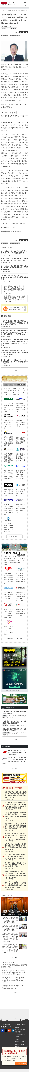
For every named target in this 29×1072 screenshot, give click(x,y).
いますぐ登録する (21, 1063)
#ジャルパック (5, 28)
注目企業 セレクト (10, 385)
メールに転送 (5, 35)
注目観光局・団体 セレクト (13, 553)
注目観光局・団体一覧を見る (14, 639)
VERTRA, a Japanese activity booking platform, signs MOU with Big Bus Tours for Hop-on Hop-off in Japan (14, 972)
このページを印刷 (16, 35)
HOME (2, 10)
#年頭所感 (13, 28)
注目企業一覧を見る (14, 536)
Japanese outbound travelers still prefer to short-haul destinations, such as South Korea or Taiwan (14, 986)
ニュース (7, 10)
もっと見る (14, 371)
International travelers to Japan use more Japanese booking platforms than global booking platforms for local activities (14, 979)
